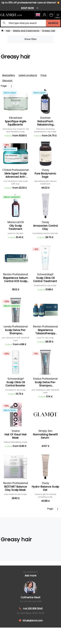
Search (53, 23)
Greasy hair (48, 30)
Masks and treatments (26, 30)
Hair (8, 30)
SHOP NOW (27, 8)
